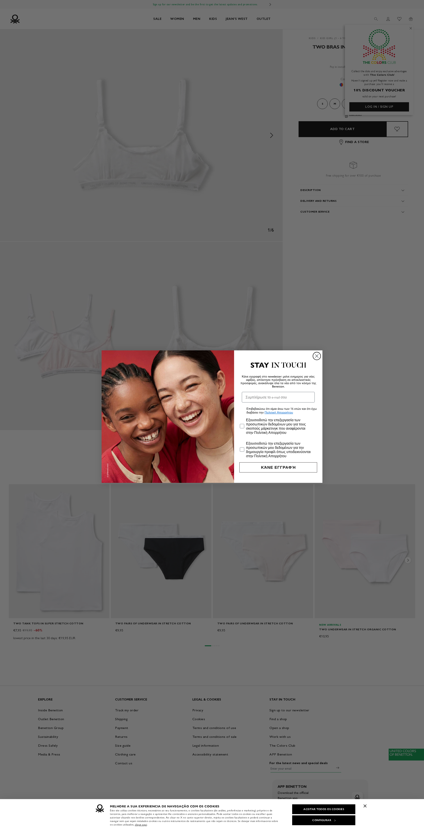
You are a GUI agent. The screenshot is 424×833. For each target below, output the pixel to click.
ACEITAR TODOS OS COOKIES (323, 809)
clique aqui (141, 824)
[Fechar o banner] (365, 805)
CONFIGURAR (321, 820)
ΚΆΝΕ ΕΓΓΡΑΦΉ (278, 467)
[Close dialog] (317, 356)
